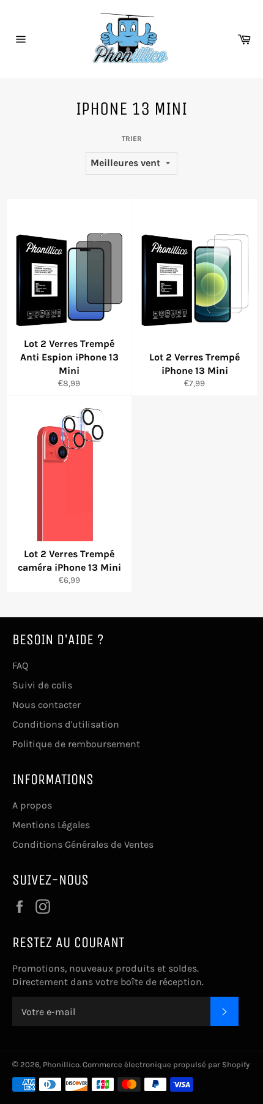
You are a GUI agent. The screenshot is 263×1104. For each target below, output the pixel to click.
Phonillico (61, 1064)
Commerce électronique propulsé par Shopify (166, 1064)
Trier (132, 138)
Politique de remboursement (76, 744)
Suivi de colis (42, 685)
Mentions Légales (51, 825)
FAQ (20, 665)
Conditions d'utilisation (65, 724)
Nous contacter (46, 704)
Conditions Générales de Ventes (83, 844)
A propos (32, 805)
